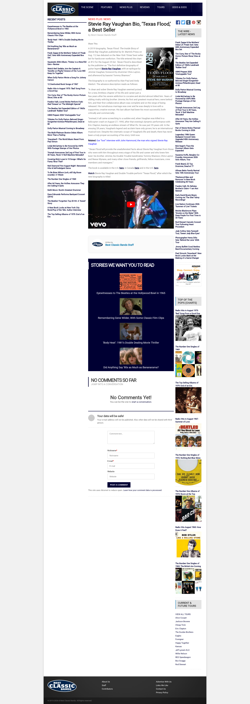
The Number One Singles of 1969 (62, 179)
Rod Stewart (180, 664)
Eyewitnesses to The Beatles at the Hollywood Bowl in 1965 (63, 27)
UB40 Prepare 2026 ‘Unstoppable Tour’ (64, 115)
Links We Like (162, 685)
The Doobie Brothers (184, 632)
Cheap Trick (180, 625)
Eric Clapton (180, 628)
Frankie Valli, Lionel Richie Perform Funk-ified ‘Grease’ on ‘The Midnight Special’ (65, 103)
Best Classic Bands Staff (103, 35)
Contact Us (161, 689)
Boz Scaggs (180, 661)
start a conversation (141, 402)
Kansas (178, 646)
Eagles (178, 636)
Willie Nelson (181, 653)
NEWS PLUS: (95, 19)
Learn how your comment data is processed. (142, 490)
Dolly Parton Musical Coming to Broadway (66, 128)
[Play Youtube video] (131, 204)
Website (110, 471)
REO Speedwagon (183, 657)
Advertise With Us (163, 682)
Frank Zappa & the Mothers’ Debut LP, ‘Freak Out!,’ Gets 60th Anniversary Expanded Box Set (67, 55)
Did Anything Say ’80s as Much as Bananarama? (131, 367)
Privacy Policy (162, 692)
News (107, 19)
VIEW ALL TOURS (183, 614)
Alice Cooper (181, 618)
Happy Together (182, 643)
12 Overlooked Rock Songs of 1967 (63, 84)
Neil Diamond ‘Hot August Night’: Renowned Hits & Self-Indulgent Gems (67, 167)
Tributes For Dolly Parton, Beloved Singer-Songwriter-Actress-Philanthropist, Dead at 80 (66, 121)
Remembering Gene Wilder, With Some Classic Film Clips (131, 317)
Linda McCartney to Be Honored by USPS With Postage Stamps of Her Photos (65, 147)
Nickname (112, 450)
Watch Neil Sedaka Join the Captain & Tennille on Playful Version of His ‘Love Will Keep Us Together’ (66, 70)
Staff (104, 685)
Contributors (107, 689)
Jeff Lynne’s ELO (182, 650)
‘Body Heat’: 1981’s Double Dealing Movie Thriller (131, 342)
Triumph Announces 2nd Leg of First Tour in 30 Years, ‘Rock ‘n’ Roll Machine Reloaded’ (66, 153)
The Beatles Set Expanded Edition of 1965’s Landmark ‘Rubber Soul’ (66, 109)
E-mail (110, 461)
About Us (106, 682)
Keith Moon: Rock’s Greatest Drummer (64, 190)
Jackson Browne (182, 621)
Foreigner (179, 639)
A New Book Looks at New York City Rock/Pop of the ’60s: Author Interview (64, 208)
